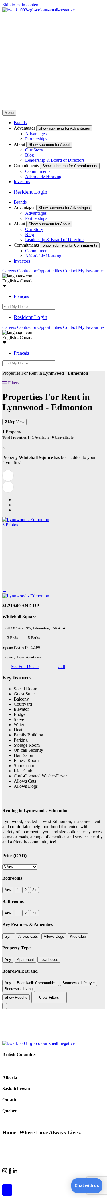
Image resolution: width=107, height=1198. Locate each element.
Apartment (25, 959)
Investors (22, 181)
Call (61, 666)
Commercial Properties (22, 1177)
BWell (54, 1177)
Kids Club (78, 936)
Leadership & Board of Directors (54, 160)
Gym (9, 936)
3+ (34, 890)
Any (8, 890)
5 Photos (10, 524)
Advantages (36, 133)
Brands (20, 122)
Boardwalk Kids (80, 1177)
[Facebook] (11, 1172)
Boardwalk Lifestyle (78, 983)
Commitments (37, 171)
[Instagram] (5, 1172)
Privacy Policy (63, 1143)
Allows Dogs (54, 936)
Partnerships (36, 138)
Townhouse (49, 959)
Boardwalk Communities (37, 983)
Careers (9, 270)
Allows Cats (28, 936)
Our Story (34, 150)
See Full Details (25, 666)
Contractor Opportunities (40, 270)
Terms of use (90, 1143)
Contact (70, 270)
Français (21, 296)
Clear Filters (49, 997)
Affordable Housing (43, 176)
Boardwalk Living (19, 989)
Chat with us (87, 1185)
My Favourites (91, 270)
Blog (29, 155)
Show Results (16, 997)
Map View (15, 422)
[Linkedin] (15, 1172)
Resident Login (30, 192)
